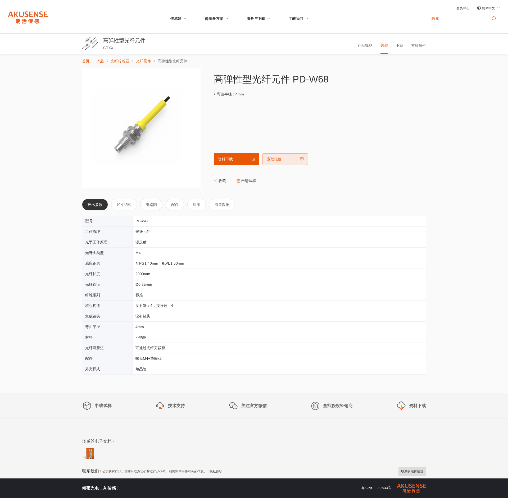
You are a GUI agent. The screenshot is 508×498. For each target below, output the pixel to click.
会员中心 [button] (462, 8)
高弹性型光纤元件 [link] (172, 61)
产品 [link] (100, 61)
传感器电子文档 (97, 441)
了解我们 (295, 18)
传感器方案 (214, 18)
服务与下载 (256, 18)
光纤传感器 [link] (120, 61)
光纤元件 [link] (143, 61)
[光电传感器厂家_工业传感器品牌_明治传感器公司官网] (28, 17)
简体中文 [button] (489, 8)
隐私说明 (216, 471)
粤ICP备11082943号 (376, 488)
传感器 (176, 18)
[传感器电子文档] (88, 454)
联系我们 (90, 471)
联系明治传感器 (412, 471)
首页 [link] (85, 61)
